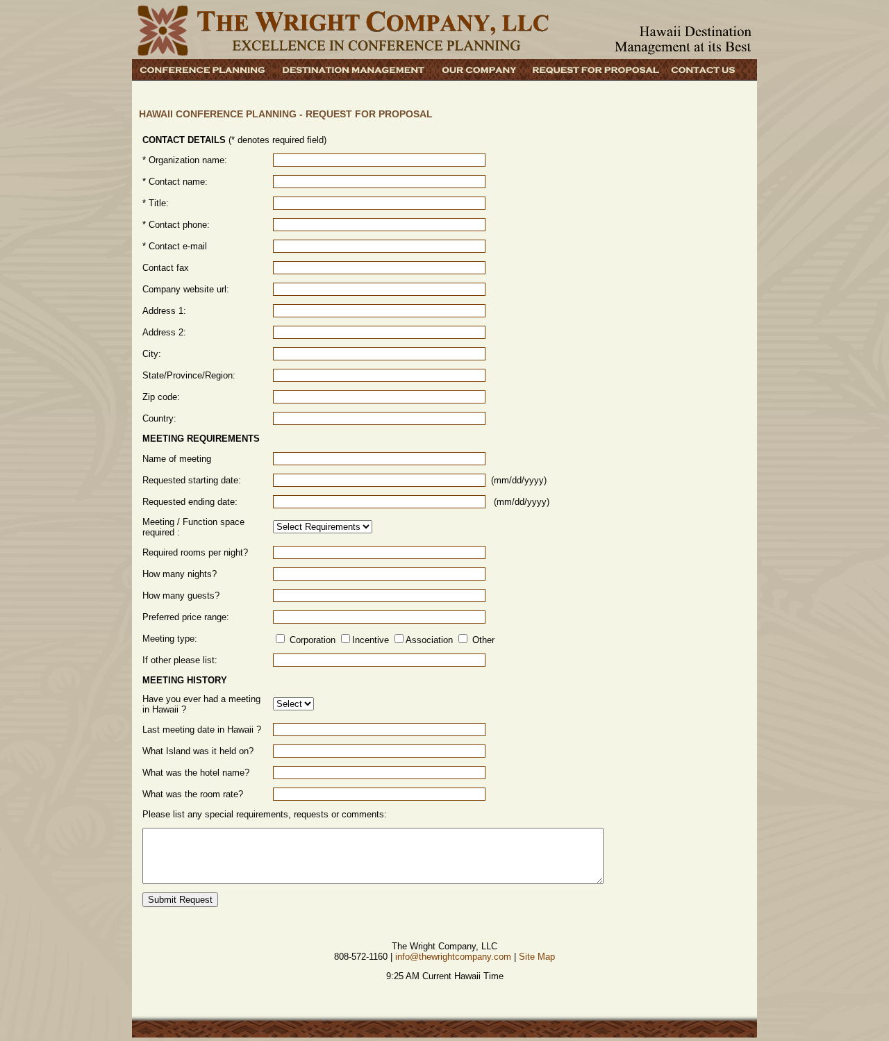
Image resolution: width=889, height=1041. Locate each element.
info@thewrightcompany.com (453, 956)
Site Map (537, 956)
